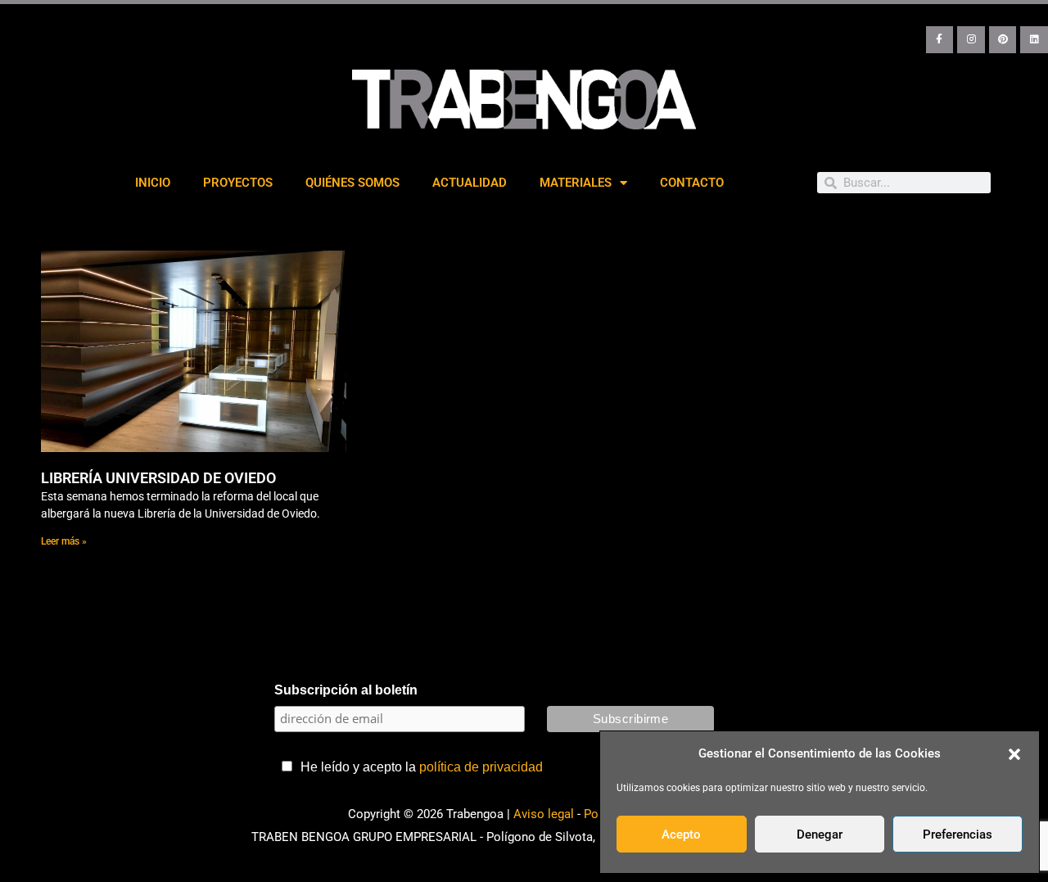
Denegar (819, 834)
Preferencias (957, 834)
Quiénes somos (352, 182)
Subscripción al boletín (346, 690)
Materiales (576, 182)
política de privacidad (481, 767)
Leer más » (64, 541)
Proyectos (238, 182)
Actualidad (469, 182)
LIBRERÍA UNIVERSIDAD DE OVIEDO (158, 477)
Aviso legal (543, 814)
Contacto (692, 182)
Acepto (681, 834)
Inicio (152, 182)
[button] (1014, 754)
